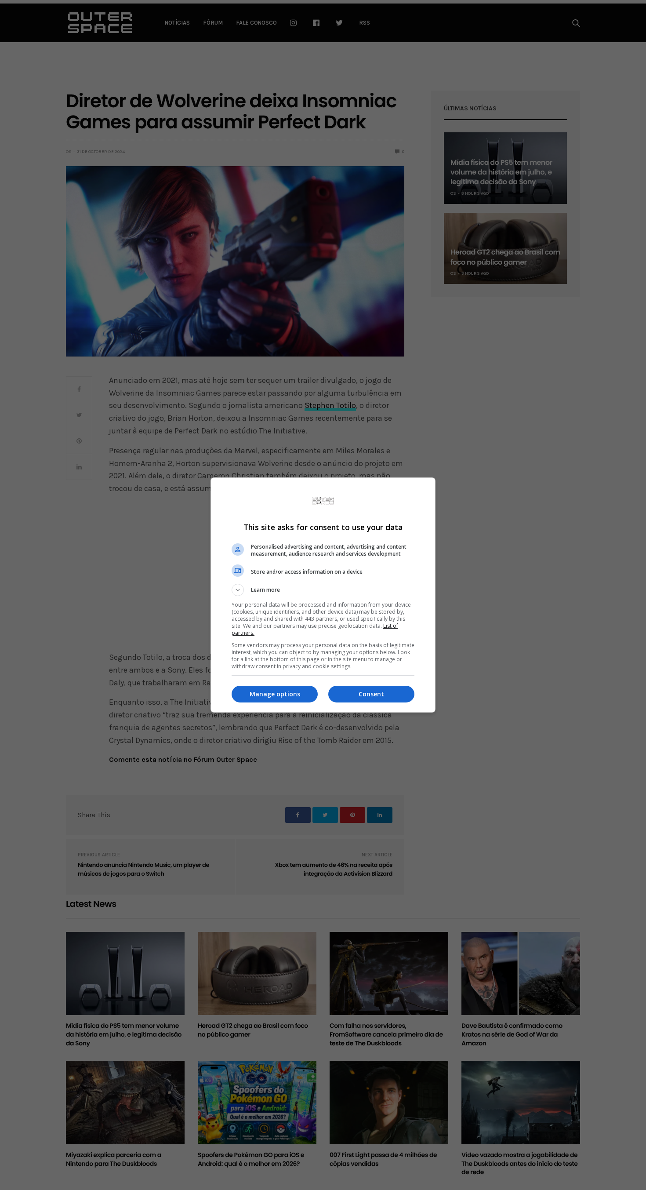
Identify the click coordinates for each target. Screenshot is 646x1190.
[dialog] (323, 595)
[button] (323, 590)
